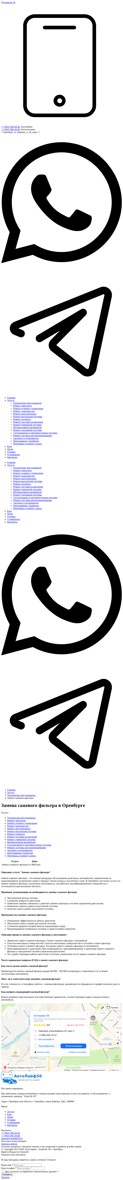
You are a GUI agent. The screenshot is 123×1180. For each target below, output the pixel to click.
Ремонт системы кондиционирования (26, 847)
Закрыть (5, 1177)
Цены (10, 1117)
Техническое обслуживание (21, 818)
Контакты (12, 1125)
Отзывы (11, 1119)
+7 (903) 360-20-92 (10, 126)
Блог (9, 1114)
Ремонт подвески (16, 834)
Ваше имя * (7, 1165)
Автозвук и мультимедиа (20, 850)
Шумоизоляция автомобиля (21, 842)
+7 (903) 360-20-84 (10, 129)
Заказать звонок (9, 1144)
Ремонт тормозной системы (21, 839)
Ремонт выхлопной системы (21, 831)
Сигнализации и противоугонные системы (29, 845)
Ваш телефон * (8, 1168)
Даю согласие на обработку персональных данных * (31, 1171)
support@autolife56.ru (11, 1138)
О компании (13, 1122)
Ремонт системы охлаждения (22, 837)
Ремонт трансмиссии (18, 826)
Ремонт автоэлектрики (18, 828)
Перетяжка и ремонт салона (21, 855)
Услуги (10, 1111)
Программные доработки (20, 853)
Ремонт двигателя (16, 820)
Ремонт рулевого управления (22, 823)
